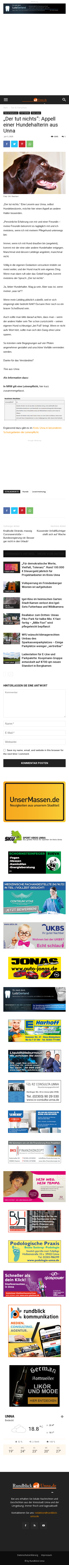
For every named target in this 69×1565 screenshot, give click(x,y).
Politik (7, 643)
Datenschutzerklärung (27, 1555)
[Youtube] (43, 1525)
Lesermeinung (39, 491)
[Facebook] (25, 1525)
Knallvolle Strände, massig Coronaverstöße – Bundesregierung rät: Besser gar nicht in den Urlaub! (18, 536)
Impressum (46, 1555)
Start (5, 107)
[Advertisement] (34, 59)
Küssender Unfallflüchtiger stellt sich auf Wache (51, 532)
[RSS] (34, 1525)
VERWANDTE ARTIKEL (20, 553)
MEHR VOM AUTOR (51, 553)
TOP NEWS (24, 113)
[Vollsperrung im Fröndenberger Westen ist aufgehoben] (11, 587)
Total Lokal (36, 113)
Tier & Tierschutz (19, 107)
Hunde (25, 491)
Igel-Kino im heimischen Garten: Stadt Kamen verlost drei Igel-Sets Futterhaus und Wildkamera (42, 602)
